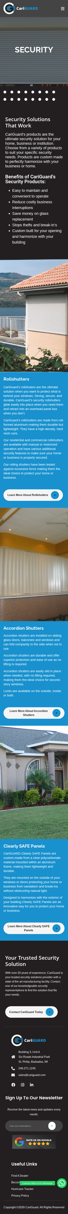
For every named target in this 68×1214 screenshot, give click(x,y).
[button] (62, 1183)
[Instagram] (22, 1085)
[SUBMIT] (52, 1126)
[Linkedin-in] (31, 1085)
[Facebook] (13, 1085)
